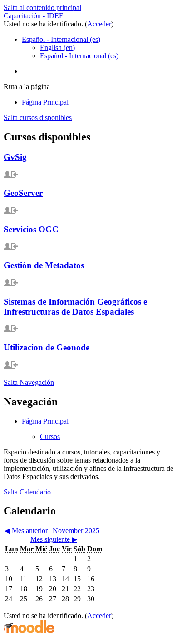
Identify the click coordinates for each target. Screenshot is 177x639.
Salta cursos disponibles (38, 117)
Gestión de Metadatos (44, 265)
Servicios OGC (31, 229)
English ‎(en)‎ (57, 47)
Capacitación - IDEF (33, 16)
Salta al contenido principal (42, 7)
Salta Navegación (29, 382)
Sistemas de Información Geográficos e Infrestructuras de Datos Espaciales (75, 306)
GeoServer (23, 193)
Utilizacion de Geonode (46, 347)
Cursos (50, 436)
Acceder (99, 24)
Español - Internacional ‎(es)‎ (61, 39)
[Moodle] (29, 631)
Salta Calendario (27, 492)
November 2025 (76, 530)
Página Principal (45, 421)
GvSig (15, 157)
